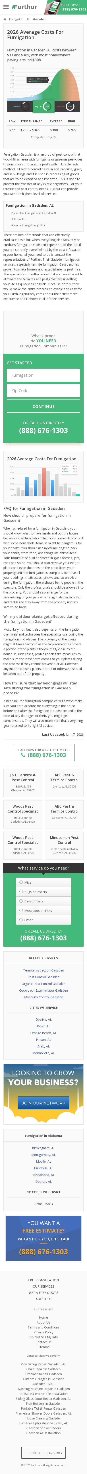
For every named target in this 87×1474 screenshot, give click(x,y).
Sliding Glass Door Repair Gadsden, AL (43, 1398)
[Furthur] (24, 6)
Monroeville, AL (43, 1053)
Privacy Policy (43, 1332)
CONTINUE (44, 406)
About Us (43, 1322)
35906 (38, 1204)
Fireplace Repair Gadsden (43, 1374)
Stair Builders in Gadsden (44, 1403)
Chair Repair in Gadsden (43, 1369)
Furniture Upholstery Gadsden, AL (43, 1423)
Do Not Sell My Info (43, 1337)
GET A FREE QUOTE (43, 1292)
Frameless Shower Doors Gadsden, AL (44, 1413)
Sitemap (44, 1347)
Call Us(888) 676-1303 (46, 1453)
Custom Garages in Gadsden (43, 1379)
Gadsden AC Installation (43, 1433)
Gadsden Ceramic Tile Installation (43, 1394)
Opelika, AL (43, 1019)
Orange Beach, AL (43, 1033)
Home (43, 1317)
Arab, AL (43, 1046)
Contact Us (43, 1342)
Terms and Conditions (44, 1327)
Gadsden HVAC (43, 1384)
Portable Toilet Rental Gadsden (43, 1408)
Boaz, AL (43, 1026)
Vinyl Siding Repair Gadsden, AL (43, 1364)
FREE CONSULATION (43, 1280)
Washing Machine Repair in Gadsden (43, 1389)
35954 (48, 1204)
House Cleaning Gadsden (43, 1418)
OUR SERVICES (43, 1286)
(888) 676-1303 (43, 430)
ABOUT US (44, 1299)
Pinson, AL (43, 1039)
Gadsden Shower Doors (43, 1428)
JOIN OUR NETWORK (43, 1103)
